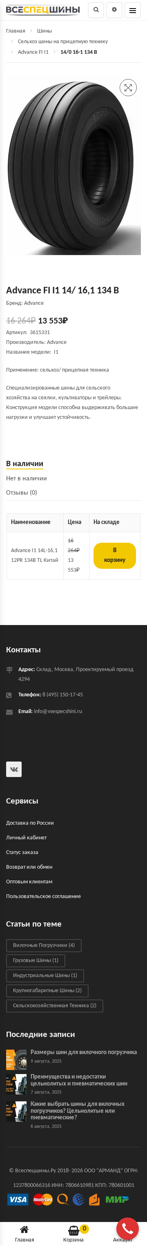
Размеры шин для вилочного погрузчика (84, 1053)
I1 (57, 352)
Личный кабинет (26, 838)
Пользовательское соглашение (43, 897)
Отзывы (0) (21, 493)
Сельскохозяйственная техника (54, 1006)
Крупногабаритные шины (47, 991)
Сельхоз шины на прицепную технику (63, 42)
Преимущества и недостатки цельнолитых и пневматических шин (79, 1080)
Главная (15, 31)
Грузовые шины (35, 961)
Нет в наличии (26, 479)
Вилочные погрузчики (44, 945)
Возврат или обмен (29, 867)
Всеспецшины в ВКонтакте (14, 769)
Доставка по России (30, 823)
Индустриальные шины (45, 976)
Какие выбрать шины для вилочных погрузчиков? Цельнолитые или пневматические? (78, 1111)
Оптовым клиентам (29, 882)
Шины (44, 31)
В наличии (24, 464)
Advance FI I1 (33, 52)
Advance (57, 342)
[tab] (73, 464)
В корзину (114, 556)
